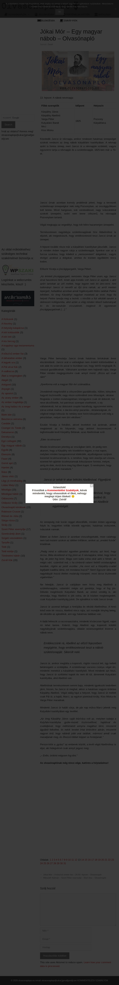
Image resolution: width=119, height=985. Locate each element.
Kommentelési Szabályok (63, 490)
